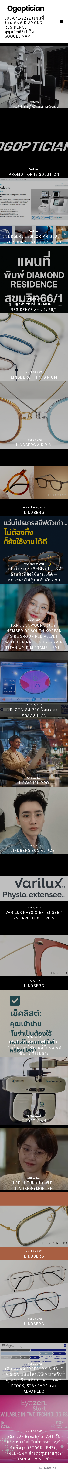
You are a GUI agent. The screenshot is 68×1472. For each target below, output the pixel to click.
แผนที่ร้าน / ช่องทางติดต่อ (34, 106)
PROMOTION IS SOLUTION (34, 174)
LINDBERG (34, 512)
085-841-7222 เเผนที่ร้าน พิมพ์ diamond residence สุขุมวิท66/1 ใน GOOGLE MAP (25, 27)
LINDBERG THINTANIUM (34, 377)
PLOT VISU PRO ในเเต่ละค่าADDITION (34, 712)
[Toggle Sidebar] (61, 21)
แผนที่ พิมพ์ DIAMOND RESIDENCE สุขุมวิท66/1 (34, 306)
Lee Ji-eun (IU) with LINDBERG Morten (34, 1185)
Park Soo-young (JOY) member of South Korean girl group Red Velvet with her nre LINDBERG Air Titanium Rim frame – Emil (34, 636)
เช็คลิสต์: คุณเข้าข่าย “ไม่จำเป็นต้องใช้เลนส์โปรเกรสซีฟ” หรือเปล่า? (34, 1047)
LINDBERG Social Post (34, 850)
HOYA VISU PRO (34, 782)
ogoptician (34, 1120)
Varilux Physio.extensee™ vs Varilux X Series (34, 915)
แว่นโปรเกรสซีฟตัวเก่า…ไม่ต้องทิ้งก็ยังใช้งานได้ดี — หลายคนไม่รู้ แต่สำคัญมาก (34, 574)
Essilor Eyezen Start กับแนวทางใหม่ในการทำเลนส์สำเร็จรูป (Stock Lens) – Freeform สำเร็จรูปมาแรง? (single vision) (34, 1447)
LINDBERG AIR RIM (34, 444)
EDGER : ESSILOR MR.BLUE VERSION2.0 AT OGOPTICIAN (34, 239)
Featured (34, 101)
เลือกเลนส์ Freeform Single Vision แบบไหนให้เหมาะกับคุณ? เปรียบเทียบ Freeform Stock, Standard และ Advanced (34, 1380)
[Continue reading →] (34, 77)
